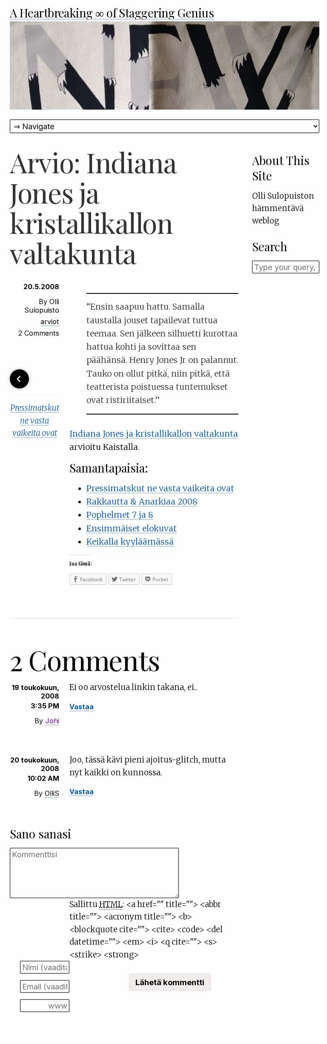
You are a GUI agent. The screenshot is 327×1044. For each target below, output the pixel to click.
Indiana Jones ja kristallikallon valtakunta (153, 434)
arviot (49, 321)
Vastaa (81, 706)
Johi (52, 720)
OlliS (52, 793)
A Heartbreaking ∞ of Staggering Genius (112, 12)
